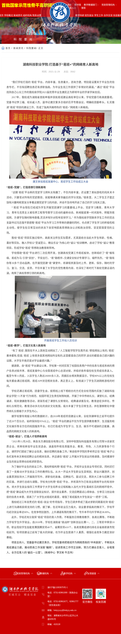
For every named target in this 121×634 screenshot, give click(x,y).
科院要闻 (31, 48)
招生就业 (89, 15)
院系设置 (36, 15)
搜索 (83, 8)
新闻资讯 (18, 15)
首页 (8, 48)
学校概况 (8, 15)
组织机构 (27, 15)
